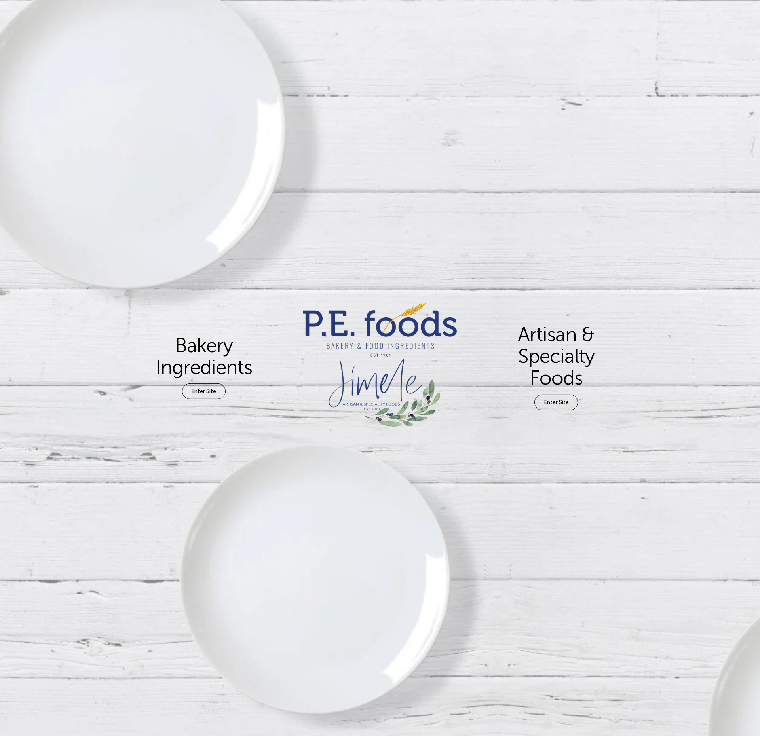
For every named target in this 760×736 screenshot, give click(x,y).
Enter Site (203, 391)
